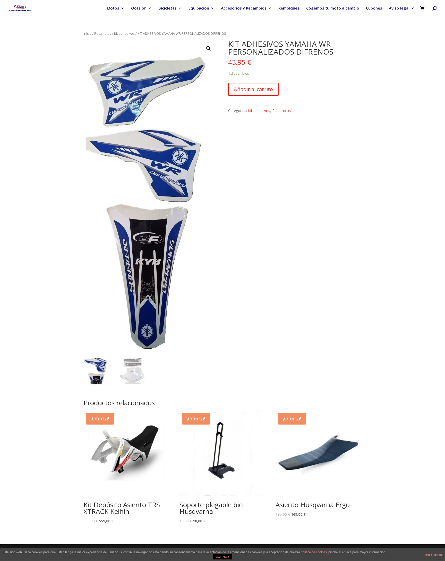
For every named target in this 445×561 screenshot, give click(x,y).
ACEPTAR (222, 556)
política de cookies (314, 552)
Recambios (102, 33)
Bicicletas (167, 8)
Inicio (87, 33)
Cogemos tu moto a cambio (332, 8)
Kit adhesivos (124, 33)
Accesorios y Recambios (244, 8)
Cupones (374, 8)
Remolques (288, 8)
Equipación (199, 8)
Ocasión (139, 8)
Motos (113, 8)
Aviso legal (399, 8)
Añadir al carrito (253, 89)
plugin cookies (433, 554)
